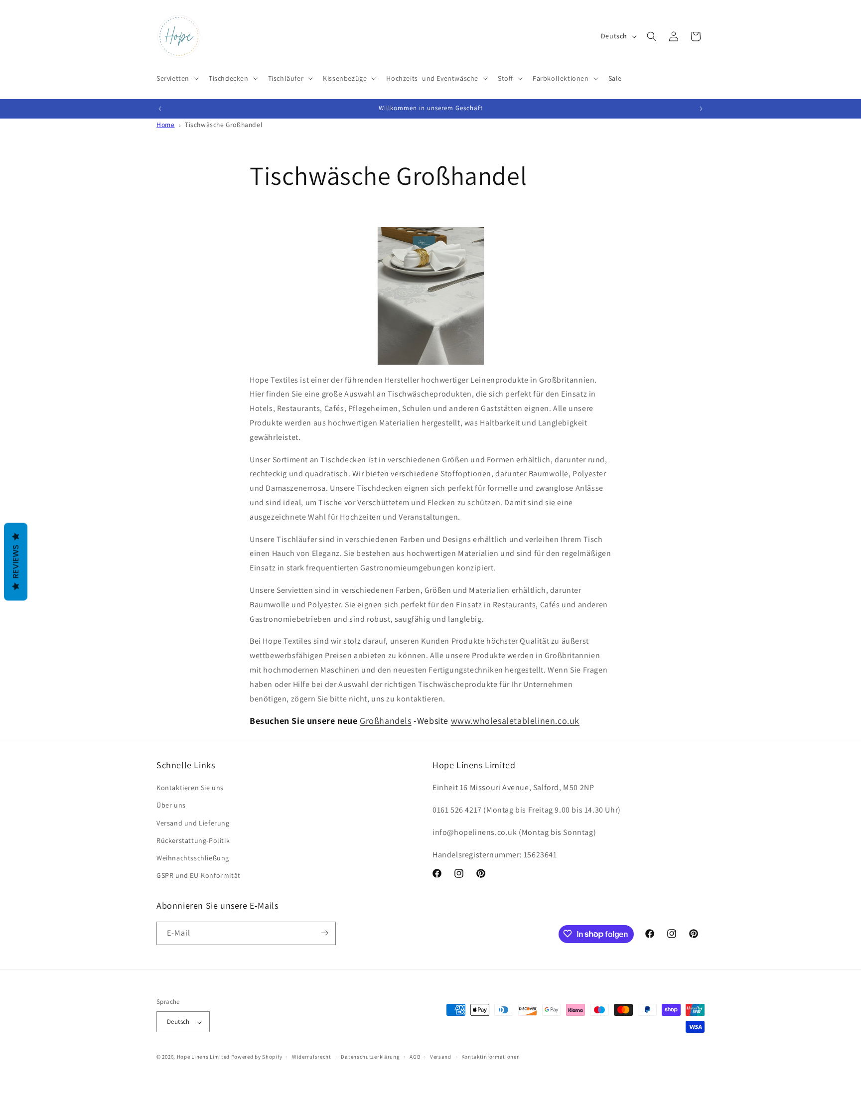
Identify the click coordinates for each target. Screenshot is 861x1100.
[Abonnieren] (324, 933)
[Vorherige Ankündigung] (160, 108)
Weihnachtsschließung (192, 857)
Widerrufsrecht (311, 1056)
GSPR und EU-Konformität (198, 875)
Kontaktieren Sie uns (190, 788)
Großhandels (386, 720)
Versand (440, 1056)
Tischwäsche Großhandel (223, 124)
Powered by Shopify (257, 1057)
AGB (415, 1056)
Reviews (15, 562)
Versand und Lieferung (193, 823)
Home (165, 124)
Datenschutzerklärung (370, 1056)
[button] (176, 78)
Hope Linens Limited (203, 1057)
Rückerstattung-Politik (193, 840)
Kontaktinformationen (490, 1056)
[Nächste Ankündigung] (701, 108)
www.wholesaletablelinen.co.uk (515, 720)
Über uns (171, 805)
